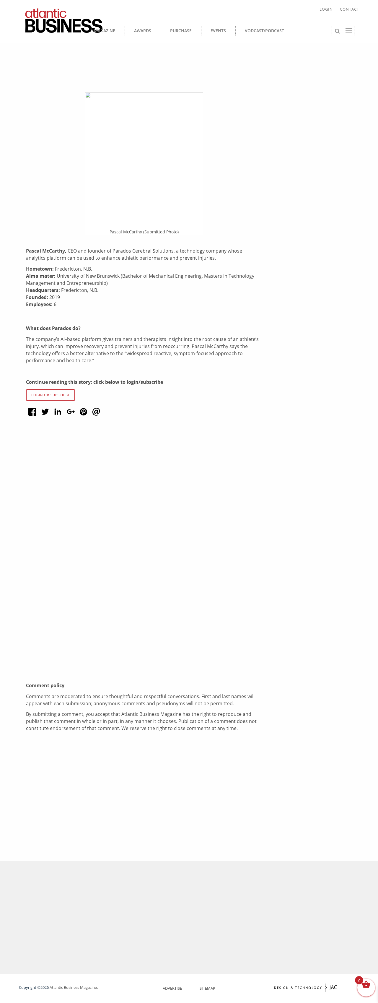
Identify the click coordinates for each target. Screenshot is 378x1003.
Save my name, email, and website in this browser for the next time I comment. (131, 655)
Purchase (181, 30)
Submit (68, 897)
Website (54, 629)
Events (218, 30)
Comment (57, 497)
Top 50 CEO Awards (207, 945)
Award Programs (209, 908)
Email (53, 603)
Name (53, 577)
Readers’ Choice (203, 938)
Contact (349, 9)
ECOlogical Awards (206, 931)
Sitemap (207, 988)
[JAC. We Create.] (305, 988)
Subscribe (162, 945)
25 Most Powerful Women (212, 916)
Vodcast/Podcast (264, 30)
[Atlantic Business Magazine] (61, 21)
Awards (142, 30)
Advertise (172, 988)
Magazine (104, 30)
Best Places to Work (207, 923)
